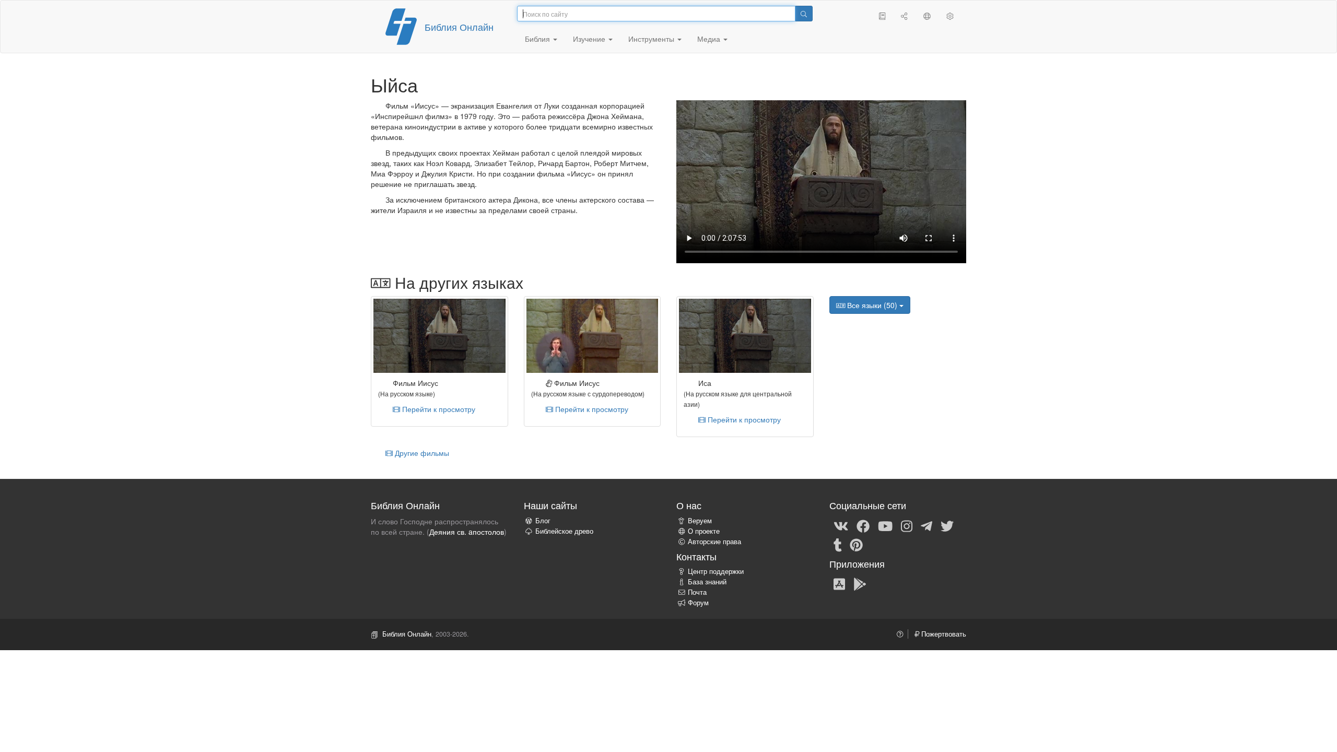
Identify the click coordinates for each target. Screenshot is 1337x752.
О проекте (704, 531)
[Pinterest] (856, 544)
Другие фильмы (421, 453)
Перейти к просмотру (437, 409)
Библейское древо (564, 531)
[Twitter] (947, 525)
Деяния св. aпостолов (466, 531)
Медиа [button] (709, 38)
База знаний (707, 581)
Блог (542, 520)
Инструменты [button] (652, 38)
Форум (698, 602)
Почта (697, 592)
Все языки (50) (872, 305)
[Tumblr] (838, 544)
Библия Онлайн (459, 26)
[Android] (859, 583)
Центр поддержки (716, 571)
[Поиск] (804, 13)
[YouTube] (885, 525)
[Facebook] (863, 525)
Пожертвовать (942, 634)
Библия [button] (538, 38)
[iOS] (839, 583)
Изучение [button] (590, 38)
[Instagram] (906, 525)
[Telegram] (926, 525)
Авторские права (714, 541)
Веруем (700, 520)
